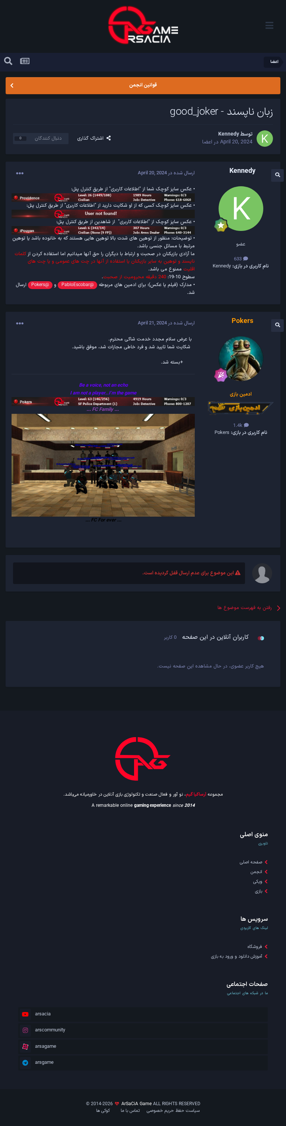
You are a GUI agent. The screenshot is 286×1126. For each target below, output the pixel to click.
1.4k (238, 425)
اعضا (207, 142)
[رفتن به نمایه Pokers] (241, 358)
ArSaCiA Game (136, 1104)
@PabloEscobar (77, 285)
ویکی (257, 881)
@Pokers (40, 285)
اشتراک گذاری (92, 138)
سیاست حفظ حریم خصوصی (173, 1110)
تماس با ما (130, 1110)
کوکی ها (103, 1110)
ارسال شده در (166, 173)
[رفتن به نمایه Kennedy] (265, 138)
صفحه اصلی (251, 862)
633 (238, 259)
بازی (258, 891)
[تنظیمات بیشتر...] (20, 173)
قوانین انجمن (143, 85)
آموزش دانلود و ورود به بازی (236, 956)
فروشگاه (255, 946)
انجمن (256, 872)
